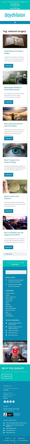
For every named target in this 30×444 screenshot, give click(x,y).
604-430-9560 (15, 5)
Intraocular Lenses (10, 310)
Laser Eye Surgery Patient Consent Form (16, 423)
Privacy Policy (21, 438)
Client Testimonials (11, 297)
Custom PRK (9, 300)
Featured (8, 304)
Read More (9, 66)
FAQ (14, 438)
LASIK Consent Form (13, 330)
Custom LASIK (9, 299)
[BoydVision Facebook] (4, 401)
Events (7, 302)
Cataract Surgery (10, 293)
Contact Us (8, 438)
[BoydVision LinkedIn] (10, 401)
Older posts (9, 254)
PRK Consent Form (13, 335)
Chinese (8, 295)
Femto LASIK (9, 306)
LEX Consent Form (13, 332)
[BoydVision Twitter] (7, 401)
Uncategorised (9, 315)
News (7, 312)
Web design (12, 440)
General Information (11, 308)
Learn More (6, 376)
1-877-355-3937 (15, 8)
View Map (5, 390)
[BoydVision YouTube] (13, 401)
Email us (5, 398)
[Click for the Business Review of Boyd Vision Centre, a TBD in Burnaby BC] (12, 416)
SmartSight (8, 314)
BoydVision (7, 440)
